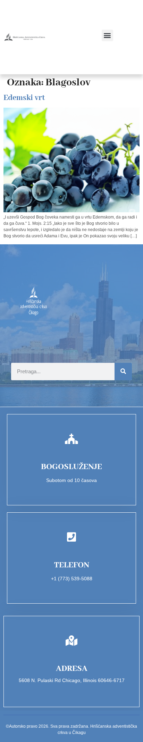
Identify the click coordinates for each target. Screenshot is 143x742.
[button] (107, 35)
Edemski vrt (24, 98)
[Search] (123, 371)
